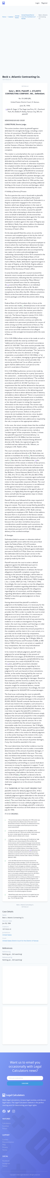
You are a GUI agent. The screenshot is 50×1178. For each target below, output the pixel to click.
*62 (6, 109)
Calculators (6, 1123)
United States (17, 17)
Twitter (5, 1166)
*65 (8, 664)
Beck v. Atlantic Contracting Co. (21, 76)
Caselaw (10, 17)
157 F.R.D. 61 (6, 79)
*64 (36, 460)
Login (37, 3)
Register (44, 3)
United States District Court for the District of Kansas (28, 16)
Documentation (8, 1142)
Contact (5, 1139)
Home (4, 17)
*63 (8, 285)
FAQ (3, 1145)
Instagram (6, 1163)
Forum (4, 1128)
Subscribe (25, 1083)
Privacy (5, 1147)
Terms (4, 1150)
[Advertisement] (25, 48)
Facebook (5, 1161)
